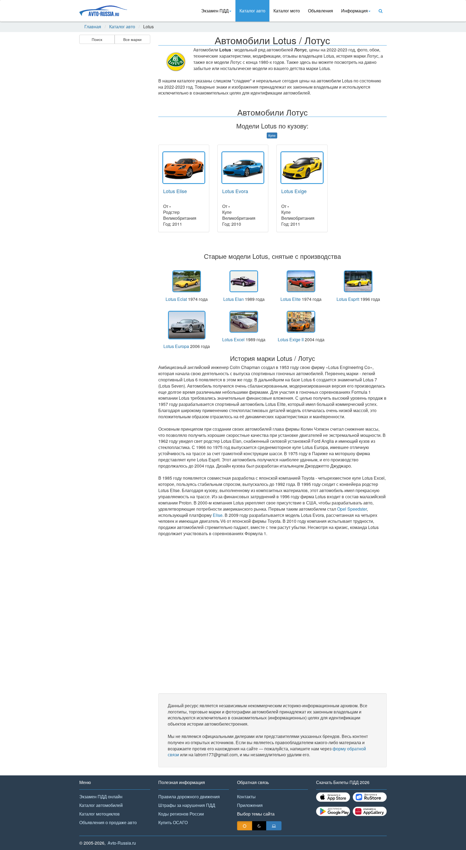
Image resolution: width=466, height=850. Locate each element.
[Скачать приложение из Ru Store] (370, 797)
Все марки (132, 39)
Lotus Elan (233, 299)
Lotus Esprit (348, 299)
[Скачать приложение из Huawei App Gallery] (370, 811)
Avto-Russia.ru (122, 843)
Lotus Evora (235, 190)
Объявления (320, 11)
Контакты (246, 796)
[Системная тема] (274, 825)
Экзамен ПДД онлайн (100, 796)
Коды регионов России (181, 814)
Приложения (250, 805)
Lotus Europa (176, 346)
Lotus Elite (290, 299)
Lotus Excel (233, 339)
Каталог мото (286, 11)
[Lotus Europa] (186, 325)
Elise (217, 515)
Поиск (97, 39)
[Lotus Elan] (243, 281)
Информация (354, 11)
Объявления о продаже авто (108, 822)
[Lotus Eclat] (186, 281)
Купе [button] (272, 135)
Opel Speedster (352, 509)
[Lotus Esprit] (358, 281)
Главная (92, 27)
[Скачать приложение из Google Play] (333, 811)
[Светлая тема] (244, 825)
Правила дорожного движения (189, 796)
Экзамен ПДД (215, 11)
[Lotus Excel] (243, 322)
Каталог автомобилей (101, 805)
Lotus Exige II (291, 339)
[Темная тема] (259, 825)
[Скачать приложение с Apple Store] (333, 797)
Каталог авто (252, 11)
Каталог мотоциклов (99, 814)
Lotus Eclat (176, 299)
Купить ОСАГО (173, 822)
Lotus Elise (175, 190)
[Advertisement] (114, 131)
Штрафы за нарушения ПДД (186, 805)
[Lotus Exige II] (300, 322)
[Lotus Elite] (300, 281)
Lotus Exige (294, 190)
